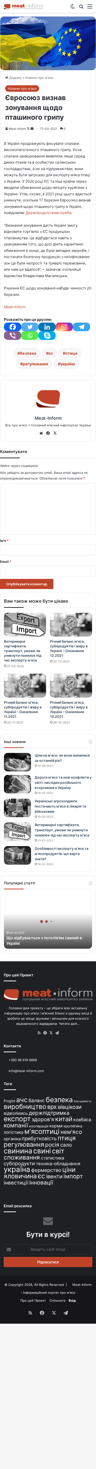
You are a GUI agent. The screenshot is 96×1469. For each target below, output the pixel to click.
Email (5, 562)
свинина (18, 1150)
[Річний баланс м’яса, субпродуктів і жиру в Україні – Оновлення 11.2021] (25, 685)
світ (58, 1151)
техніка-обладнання (58, 1163)
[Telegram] (81, 327)
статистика (52, 1158)
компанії (16, 1125)
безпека (28, 353)
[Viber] (12, 335)
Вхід (72, 1300)
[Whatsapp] (29, 335)
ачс (22, 1100)
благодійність (83, 1101)
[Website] (41, 433)
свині (42, 1151)
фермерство (46, 1170)
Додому (15, 78)
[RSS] (39, 1033)
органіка (12, 1138)
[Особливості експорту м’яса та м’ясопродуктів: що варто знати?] (17, 855)
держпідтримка (49, 1113)
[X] (55, 433)
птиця (71, 353)
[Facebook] (12, 327)
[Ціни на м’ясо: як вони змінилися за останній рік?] (17, 762)
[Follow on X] (29, 129)
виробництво (25, 1106)
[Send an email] (32, 129)
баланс (37, 1100)
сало (66, 1145)
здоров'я (43, 1119)
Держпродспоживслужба (48, 212)
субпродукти (19, 1163)
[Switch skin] (72, 8)
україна (67, 363)
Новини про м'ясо (39, 78)
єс (50, 353)
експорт (17, 1119)
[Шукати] (81, 8)
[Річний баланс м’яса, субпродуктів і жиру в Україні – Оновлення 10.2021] (71, 685)
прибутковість (39, 1138)
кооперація (38, 1126)
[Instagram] (64, 327)
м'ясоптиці (42, 1131)
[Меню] (89, 8)
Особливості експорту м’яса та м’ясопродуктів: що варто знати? (61, 853)
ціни (69, 1169)
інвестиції (16, 1183)
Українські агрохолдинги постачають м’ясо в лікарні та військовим (60, 806)
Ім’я (4, 541)
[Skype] (47, 335)
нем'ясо (71, 1131)
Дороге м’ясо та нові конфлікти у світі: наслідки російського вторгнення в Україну (63, 782)
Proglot (9, 1101)
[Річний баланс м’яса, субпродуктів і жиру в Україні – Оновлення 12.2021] (71, 624)
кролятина (73, 1126)
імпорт (73, 1176)
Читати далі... (69, 1024)
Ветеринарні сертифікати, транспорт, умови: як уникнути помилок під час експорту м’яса (22, 650)
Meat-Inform (17, 129)
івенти (54, 1176)
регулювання (35, 363)
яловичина (20, 1176)
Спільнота (57, 1300)
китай (63, 1119)
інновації (41, 1182)
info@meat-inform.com (26, 1071)
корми (56, 1125)
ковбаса (82, 1119)
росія (52, 1144)
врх (52, 1106)
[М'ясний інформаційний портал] (23, 6)
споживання (22, 1157)
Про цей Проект (33, 1300)
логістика (13, 1132)
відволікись (16, 1113)
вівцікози (69, 1107)
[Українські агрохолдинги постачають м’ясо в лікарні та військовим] (17, 808)
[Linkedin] (47, 327)
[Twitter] (29, 327)
